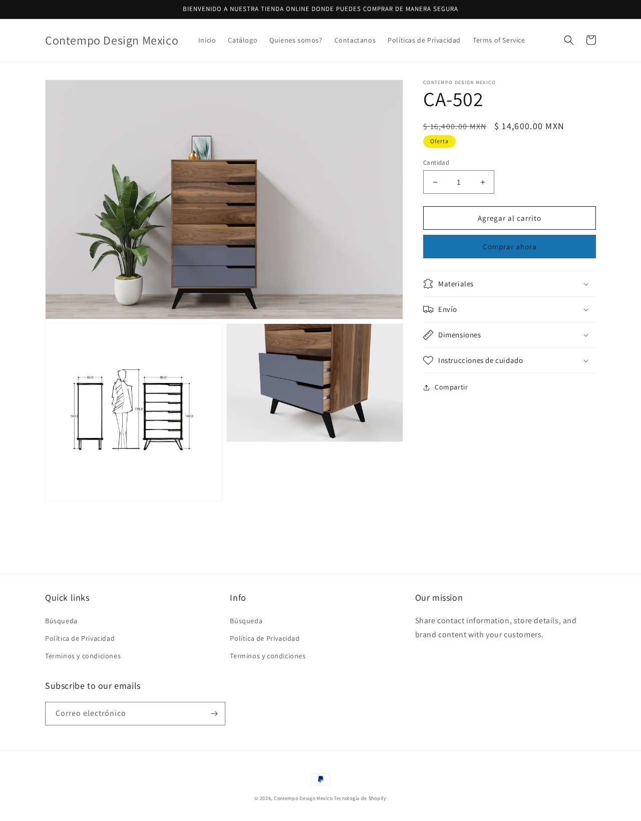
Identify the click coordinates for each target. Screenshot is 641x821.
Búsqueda (61, 620)
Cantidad (436, 162)
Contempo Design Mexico (303, 798)
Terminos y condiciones (83, 655)
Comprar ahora (510, 246)
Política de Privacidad (80, 638)
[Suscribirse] (214, 713)
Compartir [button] (451, 386)
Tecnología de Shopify (360, 798)
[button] (569, 40)
